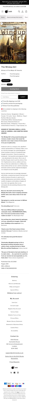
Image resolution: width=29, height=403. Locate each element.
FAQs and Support (14, 286)
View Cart (14, 302)
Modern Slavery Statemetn (14, 321)
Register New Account (14, 308)
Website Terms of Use (14, 315)
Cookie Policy (14, 327)
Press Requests (14, 362)
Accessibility (14, 330)
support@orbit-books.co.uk (14, 353)
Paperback (6, 80)
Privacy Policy (14, 318)
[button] (2, 11)
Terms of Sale (14, 312)
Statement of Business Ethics (14, 324)
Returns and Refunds (14, 283)
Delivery (14, 280)
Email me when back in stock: (10, 93)
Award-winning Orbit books (14, 17)
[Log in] (22, 11)
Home (3, 17)
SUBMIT (23, 97)
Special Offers (14, 290)
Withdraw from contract (14, 293)
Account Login (14, 305)
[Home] (8, 11)
